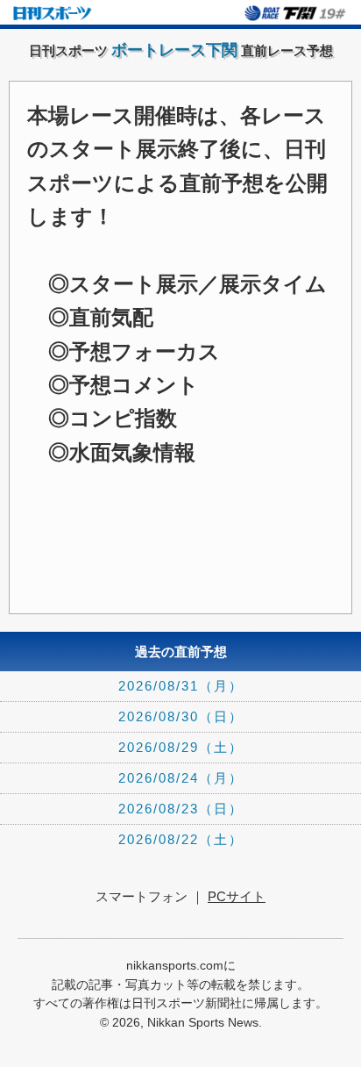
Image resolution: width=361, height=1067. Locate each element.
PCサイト (236, 896)
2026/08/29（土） (181, 747)
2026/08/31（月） (181, 685)
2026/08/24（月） (181, 777)
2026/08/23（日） (181, 808)
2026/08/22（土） (181, 839)
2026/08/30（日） (181, 716)
